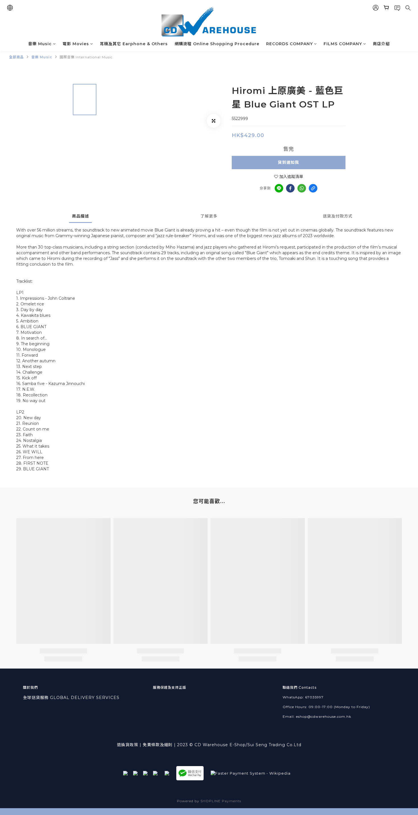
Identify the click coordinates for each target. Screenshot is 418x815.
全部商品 (16, 57)
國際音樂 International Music (86, 57)
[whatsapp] (301, 188)
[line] (279, 188)
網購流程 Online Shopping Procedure (217, 43)
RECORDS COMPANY (289, 43)
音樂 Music (40, 43)
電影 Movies (76, 43)
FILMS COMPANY (343, 43)
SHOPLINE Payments (220, 801)
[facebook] (290, 188)
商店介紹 (381, 43)
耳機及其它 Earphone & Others (134, 43)
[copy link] (313, 188)
